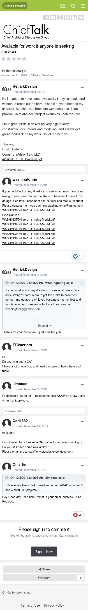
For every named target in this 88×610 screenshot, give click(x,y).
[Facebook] (46, 17)
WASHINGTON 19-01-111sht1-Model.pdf (28, 210)
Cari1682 (20, 420)
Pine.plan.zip (10, 215)
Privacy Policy (54, 605)
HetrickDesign (15, 70)
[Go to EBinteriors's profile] (6, 347)
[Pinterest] (67, 17)
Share (45, 569)
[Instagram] (60, 17)
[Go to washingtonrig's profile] (6, 182)
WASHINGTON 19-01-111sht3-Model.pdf (28, 224)
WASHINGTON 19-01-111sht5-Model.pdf (28, 233)
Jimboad (20, 383)
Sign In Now (44, 551)
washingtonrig (25, 179)
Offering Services (42, 75)
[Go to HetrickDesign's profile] (6, 88)
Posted (30, 91)
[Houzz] (74, 17)
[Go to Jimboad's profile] (6, 386)
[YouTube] (53, 17)
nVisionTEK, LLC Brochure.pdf (22, 159)
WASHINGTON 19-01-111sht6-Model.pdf (28, 238)
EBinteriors (22, 344)
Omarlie (19, 464)
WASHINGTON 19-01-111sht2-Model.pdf (28, 219)
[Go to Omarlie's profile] (6, 467)
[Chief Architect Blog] (81, 17)
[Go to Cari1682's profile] (6, 423)
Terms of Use (30, 605)
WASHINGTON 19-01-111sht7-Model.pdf (28, 243)
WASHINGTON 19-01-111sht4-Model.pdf (28, 229)
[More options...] (82, 87)
